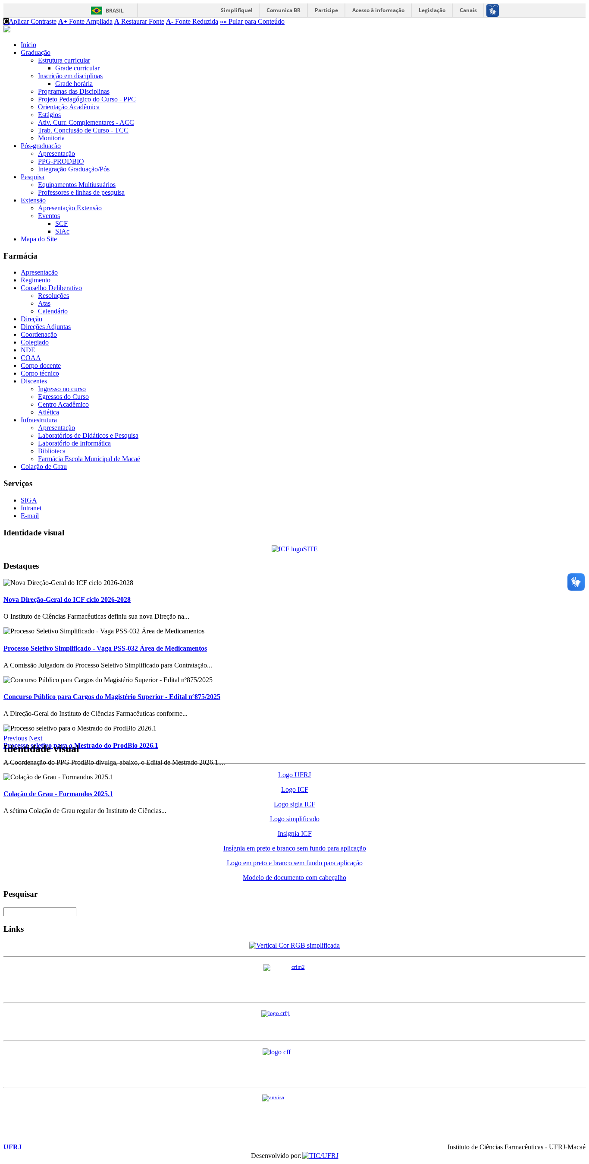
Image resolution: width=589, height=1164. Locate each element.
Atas (44, 303)
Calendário (53, 311)
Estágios (49, 114)
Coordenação (39, 334)
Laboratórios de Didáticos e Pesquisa (88, 435)
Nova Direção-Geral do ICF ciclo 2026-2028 (67, 599)
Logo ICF (294, 789)
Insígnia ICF (295, 833)
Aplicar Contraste (29, 21)
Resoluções (53, 295)
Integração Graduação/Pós (74, 169)
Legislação (432, 10)
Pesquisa (32, 176)
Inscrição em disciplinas (70, 75)
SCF (61, 223)
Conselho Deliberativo (51, 287)
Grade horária (74, 83)
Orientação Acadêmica (69, 107)
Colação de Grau (44, 466)
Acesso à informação (378, 10)
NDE (28, 350)
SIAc (62, 231)
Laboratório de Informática (74, 443)
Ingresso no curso (62, 388)
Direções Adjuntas (46, 326)
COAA (31, 357)
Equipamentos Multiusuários (77, 184)
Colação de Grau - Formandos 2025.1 (58, 793)
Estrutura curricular (64, 60)
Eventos (49, 215)
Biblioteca (52, 451)
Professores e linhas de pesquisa (81, 192)
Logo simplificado (295, 818)
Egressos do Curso (63, 396)
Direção (31, 319)
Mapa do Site (39, 239)
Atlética (48, 412)
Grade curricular (77, 68)
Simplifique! (236, 10)
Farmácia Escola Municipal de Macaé (89, 458)
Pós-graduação (41, 145)
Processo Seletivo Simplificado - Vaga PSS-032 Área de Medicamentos (105, 648)
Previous (15, 738)
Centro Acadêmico (63, 404)
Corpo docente (41, 365)
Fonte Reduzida (192, 21)
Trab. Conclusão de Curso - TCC (83, 130)
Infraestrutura (39, 420)
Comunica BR (283, 10)
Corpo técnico (40, 373)
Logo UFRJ (294, 774)
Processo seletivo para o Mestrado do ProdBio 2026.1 (80, 745)
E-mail (30, 515)
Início (28, 44)
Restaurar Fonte (139, 21)
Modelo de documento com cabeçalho (294, 877)
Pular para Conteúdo (252, 21)
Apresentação (56, 153)
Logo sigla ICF (294, 804)
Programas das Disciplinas (74, 91)
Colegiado (35, 342)
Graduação (35, 52)
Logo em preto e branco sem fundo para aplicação (295, 863)
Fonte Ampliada (85, 21)
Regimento (35, 280)
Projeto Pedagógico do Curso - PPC (87, 99)
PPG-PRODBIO (61, 161)
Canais (468, 10)
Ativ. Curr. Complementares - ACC (86, 122)
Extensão (33, 200)
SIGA (29, 500)
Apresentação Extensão (70, 208)
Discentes (34, 381)
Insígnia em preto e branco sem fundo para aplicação (294, 848)
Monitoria (51, 138)
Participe (326, 10)
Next (35, 738)
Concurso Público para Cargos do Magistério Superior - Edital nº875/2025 (111, 696)
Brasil (115, 10)
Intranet (31, 508)
